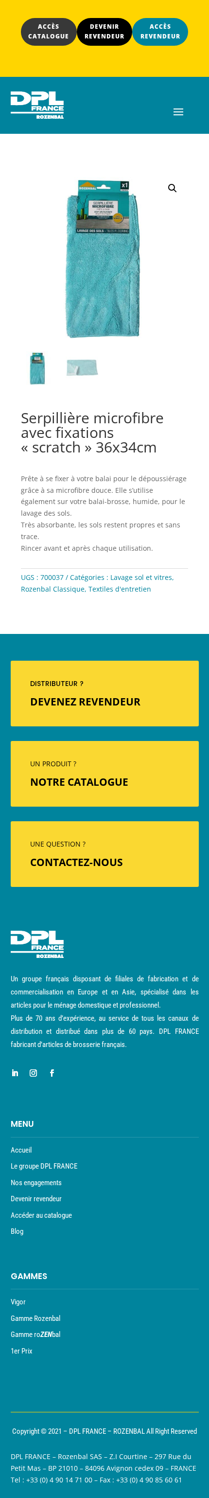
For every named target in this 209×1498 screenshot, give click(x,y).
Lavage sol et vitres (141, 577)
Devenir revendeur (36, 1198)
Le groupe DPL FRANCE (44, 1166)
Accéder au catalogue (41, 1215)
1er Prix (22, 1351)
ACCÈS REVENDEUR (160, 31)
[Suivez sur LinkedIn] (15, 1073)
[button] (172, 188)
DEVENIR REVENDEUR (104, 31)
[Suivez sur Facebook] (52, 1073)
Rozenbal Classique (53, 589)
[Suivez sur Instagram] (33, 1073)
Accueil (21, 1150)
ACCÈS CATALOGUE (48, 31)
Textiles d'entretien (119, 589)
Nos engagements (36, 1182)
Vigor (18, 1302)
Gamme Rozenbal (35, 1318)
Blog (17, 1231)
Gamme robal (35, 1334)
